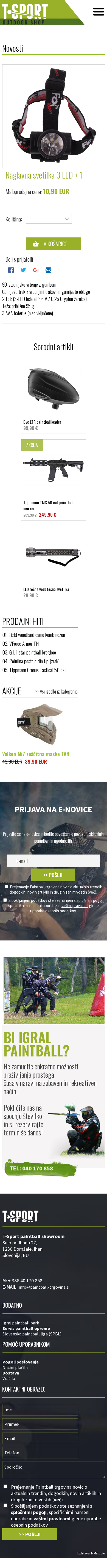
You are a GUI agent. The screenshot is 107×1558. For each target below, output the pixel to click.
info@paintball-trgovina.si (44, 1287)
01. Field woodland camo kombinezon (33, 634)
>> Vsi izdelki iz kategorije (56, 691)
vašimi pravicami (74, 905)
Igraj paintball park (20, 1323)
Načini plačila (15, 1367)
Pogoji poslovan (18, 1362)
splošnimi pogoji (90, 900)
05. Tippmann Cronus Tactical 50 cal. (34, 669)
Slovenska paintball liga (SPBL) (31, 1334)
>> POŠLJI (53, 874)
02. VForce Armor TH (20, 643)
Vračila (8, 1378)
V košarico (55, 244)
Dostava (10, 1373)
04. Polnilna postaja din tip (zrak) (31, 661)
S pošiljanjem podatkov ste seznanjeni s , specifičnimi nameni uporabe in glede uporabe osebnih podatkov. (56, 905)
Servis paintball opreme (26, 1328)
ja (37, 1362)
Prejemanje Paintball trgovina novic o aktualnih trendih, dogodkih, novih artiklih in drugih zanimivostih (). (56, 889)
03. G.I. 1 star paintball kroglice (29, 652)
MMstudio (98, 1553)
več (92, 892)
